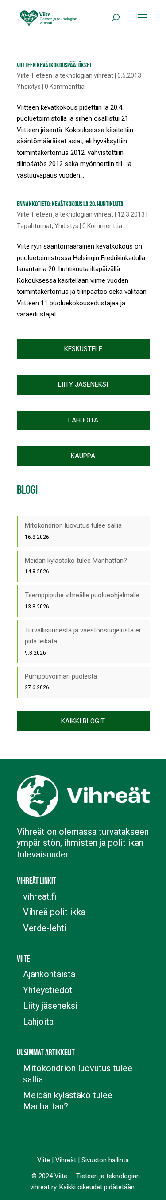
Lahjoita (38, 1021)
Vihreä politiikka (54, 912)
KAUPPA (83, 456)
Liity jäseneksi (50, 1005)
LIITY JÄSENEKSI (83, 384)
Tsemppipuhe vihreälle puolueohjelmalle (82, 595)
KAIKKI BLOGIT (83, 721)
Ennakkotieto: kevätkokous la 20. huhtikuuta (70, 204)
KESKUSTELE (83, 349)
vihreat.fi (39, 896)
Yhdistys (29, 86)
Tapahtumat (34, 225)
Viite (43, 1160)
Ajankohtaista (49, 974)
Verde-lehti (44, 928)
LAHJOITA (83, 420)
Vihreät (65, 1160)
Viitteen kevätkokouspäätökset (54, 65)
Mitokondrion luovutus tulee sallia (73, 525)
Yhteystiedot (48, 990)
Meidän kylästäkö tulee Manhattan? (76, 560)
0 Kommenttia (65, 86)
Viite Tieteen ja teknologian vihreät (65, 75)
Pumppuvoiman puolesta (61, 676)
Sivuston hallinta (105, 1160)
